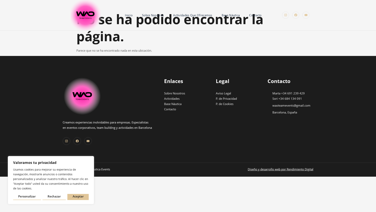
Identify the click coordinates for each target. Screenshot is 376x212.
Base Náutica (231, 15)
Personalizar (27, 196)
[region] (51, 180)
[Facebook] (295, 15)
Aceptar (78, 196)
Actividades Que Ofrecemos (192, 15)
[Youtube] (305, 15)
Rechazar (54, 196)
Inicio (129, 15)
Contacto (255, 15)
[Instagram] (285, 15)
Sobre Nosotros (153, 15)
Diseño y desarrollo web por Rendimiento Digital (280, 169)
